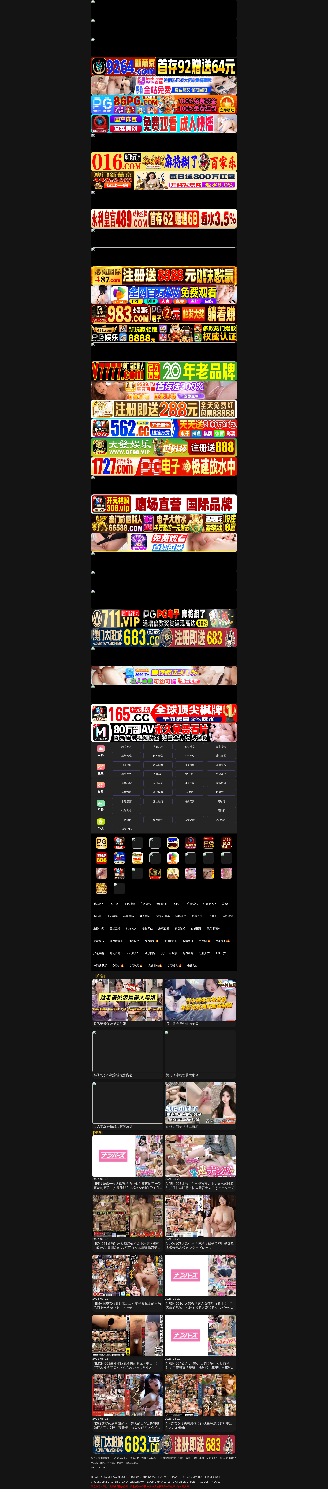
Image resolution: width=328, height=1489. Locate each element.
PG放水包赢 (163, 916)
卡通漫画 (126, 801)
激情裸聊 (188, 941)
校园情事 (158, 819)
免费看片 (188, 953)
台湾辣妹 (126, 765)
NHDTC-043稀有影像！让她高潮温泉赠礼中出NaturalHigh (199, 1425)
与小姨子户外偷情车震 (182, 1023)
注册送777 (209, 903)
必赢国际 (128, 916)
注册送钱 (192, 903)
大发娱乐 (98, 941)
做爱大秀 (204, 953)
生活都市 (126, 819)
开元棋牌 (129, 903)
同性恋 (221, 810)
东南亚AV (221, 765)
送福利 (225, 903)
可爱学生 (190, 783)
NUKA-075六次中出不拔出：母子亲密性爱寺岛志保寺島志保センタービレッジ (200, 1245)
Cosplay (189, 755)
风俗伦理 (221, 819)
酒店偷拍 (227, 916)
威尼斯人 (98, 903)
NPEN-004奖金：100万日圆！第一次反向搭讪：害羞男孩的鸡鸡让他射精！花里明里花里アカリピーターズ (200, 1367)
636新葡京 (170, 941)
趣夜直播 (163, 928)
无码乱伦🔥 (223, 941)
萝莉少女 (221, 746)
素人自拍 (221, 755)
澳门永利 (161, 903)
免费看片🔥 (152, 941)
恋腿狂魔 (221, 783)
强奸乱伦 (158, 746)
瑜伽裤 (189, 792)
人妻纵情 (190, 819)
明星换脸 (158, 792)
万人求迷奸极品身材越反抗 (113, 1126)
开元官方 (115, 953)
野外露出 (221, 774)
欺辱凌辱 (126, 774)
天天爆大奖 (132, 953)
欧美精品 (190, 746)
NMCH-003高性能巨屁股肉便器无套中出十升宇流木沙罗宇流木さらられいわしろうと (126, 1365)
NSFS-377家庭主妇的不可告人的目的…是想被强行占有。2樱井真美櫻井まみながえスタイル (127, 1425)
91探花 (158, 774)
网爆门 (221, 801)
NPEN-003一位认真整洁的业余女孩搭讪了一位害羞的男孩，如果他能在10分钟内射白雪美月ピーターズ (127, 1187)
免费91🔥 (118, 965)
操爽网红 (180, 916)
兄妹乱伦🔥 (155, 965)
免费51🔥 (205, 941)
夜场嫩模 (180, 928)
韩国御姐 (158, 765)
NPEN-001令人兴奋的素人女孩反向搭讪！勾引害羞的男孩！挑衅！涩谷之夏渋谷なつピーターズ (200, 1307)
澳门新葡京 (214, 928)
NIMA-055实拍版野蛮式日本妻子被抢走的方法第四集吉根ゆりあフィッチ (127, 1305)
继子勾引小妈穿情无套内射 (113, 1075)
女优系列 (158, 783)
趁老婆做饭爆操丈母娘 (110, 1023)
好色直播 (98, 953)
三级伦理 (126, 755)
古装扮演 (126, 783)
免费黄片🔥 (175, 965)
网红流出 (190, 774)
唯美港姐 (190, 765)
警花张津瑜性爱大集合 (182, 1075)
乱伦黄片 (131, 928)
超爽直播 (197, 916)
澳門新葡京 (116, 941)
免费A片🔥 (136, 965)
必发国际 (196, 928)
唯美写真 (190, 801)
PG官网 (114, 903)
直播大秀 (220, 953)
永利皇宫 (134, 941)
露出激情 (158, 801)
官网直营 (145, 903)
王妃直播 (115, 928)
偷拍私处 (147, 928)
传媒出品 (126, 810)
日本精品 (158, 755)
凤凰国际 (145, 916)
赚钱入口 (192, 965)
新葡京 (97, 916)
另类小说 (126, 828)
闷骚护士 (221, 792)
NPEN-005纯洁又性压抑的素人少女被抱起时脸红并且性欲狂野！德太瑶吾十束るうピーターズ (200, 1185)
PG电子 (177, 903)
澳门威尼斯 (100, 965)
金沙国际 (150, 953)
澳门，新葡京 (169, 953)
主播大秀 (98, 928)
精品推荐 (126, 746)
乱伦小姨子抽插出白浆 (182, 1126)
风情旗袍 (126, 792)
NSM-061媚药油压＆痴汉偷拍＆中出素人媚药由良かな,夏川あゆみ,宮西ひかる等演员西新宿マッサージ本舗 (127, 1247)
